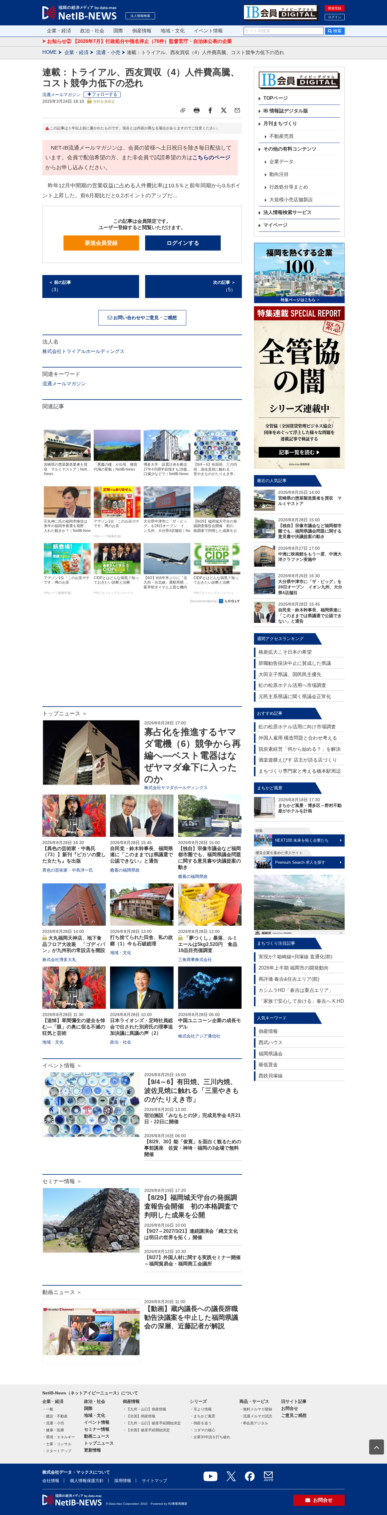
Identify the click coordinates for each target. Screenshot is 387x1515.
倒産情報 (141, 30)
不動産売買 (281, 136)
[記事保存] (182, 110)
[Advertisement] (142, 658)
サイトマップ (154, 1480)
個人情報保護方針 (87, 1480)
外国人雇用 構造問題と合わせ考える (298, 737)
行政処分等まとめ (288, 186)
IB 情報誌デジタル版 (285, 110)
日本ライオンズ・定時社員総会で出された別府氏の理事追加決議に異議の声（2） (141, 1027)
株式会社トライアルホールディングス (83, 351)
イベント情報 (208, 30)
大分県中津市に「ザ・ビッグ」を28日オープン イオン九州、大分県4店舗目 (310, 587)
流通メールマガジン (61, 94)
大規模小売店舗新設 (291, 199)
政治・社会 (92, 30)
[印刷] (196, 110)
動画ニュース (96, 1436)
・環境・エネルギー (58, 1437)
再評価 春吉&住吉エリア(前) (289, 979)
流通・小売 (108, 52)
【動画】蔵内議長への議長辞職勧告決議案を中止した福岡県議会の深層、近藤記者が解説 (191, 1317)
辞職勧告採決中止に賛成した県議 (295, 663)
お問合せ (289, 1408)
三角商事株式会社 (195, 959)
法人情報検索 (140, 16)
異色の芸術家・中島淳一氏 (67, 870)
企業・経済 (59, 30)
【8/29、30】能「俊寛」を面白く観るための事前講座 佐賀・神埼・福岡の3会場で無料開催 (192, 1148)
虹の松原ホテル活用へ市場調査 (292, 685)
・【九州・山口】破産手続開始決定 (152, 1423)
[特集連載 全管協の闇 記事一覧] (299, 387)
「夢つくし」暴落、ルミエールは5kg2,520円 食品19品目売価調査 (207, 944)
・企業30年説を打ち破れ (210, 1437)
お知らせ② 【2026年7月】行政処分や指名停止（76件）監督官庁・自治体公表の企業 (139, 41)
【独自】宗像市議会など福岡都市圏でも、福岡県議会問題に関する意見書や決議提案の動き (310, 531)
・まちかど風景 (202, 1416)
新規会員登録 (101, 243)
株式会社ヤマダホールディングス (176, 787)
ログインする (183, 243)
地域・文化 (173, 30)
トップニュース (99, 1443)
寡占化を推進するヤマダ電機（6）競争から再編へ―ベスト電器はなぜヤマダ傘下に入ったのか (192, 755)
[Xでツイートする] (223, 110)
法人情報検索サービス (287, 212)
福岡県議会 (271, 1053)
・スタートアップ (56, 1451)
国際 (118, 30)
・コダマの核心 (202, 1430)
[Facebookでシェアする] (210, 110)
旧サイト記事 (294, 1401)
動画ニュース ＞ (62, 1292)
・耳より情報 (201, 1409)
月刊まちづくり (280, 123)
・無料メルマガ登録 (255, 1409)
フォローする (104, 94)
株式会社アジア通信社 (199, 1036)
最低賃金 (268, 1064)
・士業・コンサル (56, 1444)
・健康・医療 (53, 1430)
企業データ (281, 161)
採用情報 (122, 1480)
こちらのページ (211, 157)
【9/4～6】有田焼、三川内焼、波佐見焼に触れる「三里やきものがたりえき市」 (191, 1090)
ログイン (334, 17)
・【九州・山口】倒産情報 (144, 1409)
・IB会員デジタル (253, 1423)
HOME (49, 52)
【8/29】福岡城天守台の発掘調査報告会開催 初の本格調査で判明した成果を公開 (191, 1206)
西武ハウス (271, 1042)
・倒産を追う (201, 1423)
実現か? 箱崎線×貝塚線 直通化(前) (295, 956)
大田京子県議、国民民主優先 (290, 674)
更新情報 (92, 1450)
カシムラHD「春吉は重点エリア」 (296, 990)
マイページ (275, 225)
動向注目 (279, 174)
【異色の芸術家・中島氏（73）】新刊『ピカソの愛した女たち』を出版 (74, 855)
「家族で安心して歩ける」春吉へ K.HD (301, 1001)
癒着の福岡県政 (125, 870)
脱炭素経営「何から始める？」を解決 (300, 749)
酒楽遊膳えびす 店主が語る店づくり (298, 759)
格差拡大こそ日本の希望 (285, 652)
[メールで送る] (237, 110)
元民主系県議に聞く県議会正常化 (295, 696)
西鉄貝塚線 (271, 1075)
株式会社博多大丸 (59, 959)
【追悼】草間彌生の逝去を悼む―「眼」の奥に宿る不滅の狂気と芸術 (73, 1027)
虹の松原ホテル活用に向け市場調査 (297, 726)
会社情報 (50, 1480)
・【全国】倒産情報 (139, 1416)
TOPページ (275, 98)
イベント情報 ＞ (62, 1066)
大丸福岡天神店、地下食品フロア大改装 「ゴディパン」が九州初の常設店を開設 (73, 944)
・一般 (47, 1409)
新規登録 (334, 8)
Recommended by (204, 601)
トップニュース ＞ (64, 714)
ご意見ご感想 (294, 1415)
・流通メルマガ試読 (255, 1416)
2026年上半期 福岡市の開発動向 (294, 967)
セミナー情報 (96, 1429)
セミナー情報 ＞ (62, 1181)
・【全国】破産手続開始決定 (146, 1430)
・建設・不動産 (55, 1416)
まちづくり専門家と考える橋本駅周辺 (300, 771)
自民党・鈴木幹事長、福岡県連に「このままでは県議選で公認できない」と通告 (141, 855)
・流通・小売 (53, 1423)
